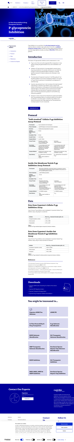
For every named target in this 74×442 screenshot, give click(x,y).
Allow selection (64, 427)
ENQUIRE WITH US (34, 108)
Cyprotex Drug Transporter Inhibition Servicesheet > (41, 293)
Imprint (19, 417)
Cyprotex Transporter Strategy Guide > (37, 291)
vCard (23, 396)
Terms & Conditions (22, 419)
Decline (64, 430)
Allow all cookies (64, 424)
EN (63, 2)
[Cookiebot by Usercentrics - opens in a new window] (7, 440)
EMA (53, 50)
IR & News (33, 3)
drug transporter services (52, 45)
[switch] (33, 440)
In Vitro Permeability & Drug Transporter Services (29, 7)
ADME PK (15, 7)
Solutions (17, 2)
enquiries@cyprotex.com (27, 394)
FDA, (51, 50)
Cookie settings (61, 439)
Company (25, 2)
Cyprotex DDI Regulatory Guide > (36, 289)
